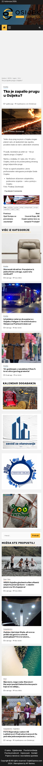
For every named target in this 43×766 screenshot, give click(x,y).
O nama (8, 750)
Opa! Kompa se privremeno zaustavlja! (9, 217)
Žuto (8, 579)
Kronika (5, 87)
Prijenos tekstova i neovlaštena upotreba (21, 756)
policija (10, 207)
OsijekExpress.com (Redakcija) (26, 104)
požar (16, 207)
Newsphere (18, 763)
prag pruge (28, 207)
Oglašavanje (17, 750)
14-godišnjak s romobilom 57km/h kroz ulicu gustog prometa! (19, 370)
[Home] (4, 27)
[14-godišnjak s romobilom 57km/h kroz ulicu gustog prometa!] (21, 348)
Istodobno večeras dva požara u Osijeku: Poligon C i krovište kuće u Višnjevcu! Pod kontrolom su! (19, 321)
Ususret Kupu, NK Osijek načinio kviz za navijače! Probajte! (31, 217)
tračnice (6, 209)
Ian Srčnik (18, 375)
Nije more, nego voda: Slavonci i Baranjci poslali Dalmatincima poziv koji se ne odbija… (20, 684)
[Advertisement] (21, 52)
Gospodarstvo (7, 629)
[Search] (39, 27)
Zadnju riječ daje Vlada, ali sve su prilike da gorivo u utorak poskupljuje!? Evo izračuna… (19, 634)
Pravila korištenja (30, 750)
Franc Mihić (18, 278)
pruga (36, 207)
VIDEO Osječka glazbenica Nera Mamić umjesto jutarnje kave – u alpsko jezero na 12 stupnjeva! (21, 584)
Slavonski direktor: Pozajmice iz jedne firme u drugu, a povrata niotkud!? (18, 271)
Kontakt (34, 753)
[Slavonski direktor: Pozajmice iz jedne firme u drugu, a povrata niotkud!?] (21, 248)
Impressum (25, 753)
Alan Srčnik (17, 328)
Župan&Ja (16, 729)
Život (5, 579)
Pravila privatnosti (11, 753)
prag (21, 207)
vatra (12, 209)
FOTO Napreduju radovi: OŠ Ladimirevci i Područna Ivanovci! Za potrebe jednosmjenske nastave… (20, 734)
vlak (17, 209)
